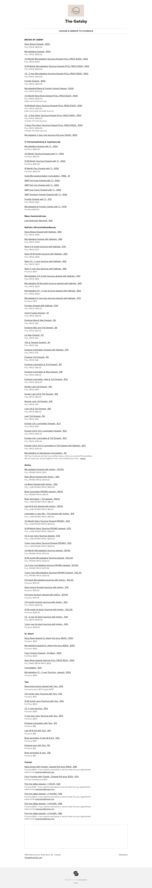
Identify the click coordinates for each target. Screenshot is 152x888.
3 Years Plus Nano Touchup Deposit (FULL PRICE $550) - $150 (53, 125)
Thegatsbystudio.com (33, 857)
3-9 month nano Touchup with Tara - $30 (43, 694)
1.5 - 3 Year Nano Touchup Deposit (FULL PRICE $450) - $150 (52, 115)
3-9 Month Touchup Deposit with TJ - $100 (44, 154)
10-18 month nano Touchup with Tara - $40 (44, 701)
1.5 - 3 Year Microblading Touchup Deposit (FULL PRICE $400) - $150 (56, 73)
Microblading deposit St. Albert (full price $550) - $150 (49, 645)
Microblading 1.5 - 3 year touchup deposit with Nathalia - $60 (52, 291)
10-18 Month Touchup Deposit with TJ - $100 (44, 161)
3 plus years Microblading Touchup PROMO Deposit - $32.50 (52, 572)
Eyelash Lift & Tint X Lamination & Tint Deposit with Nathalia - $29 (55, 445)
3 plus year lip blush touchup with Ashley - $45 (46, 624)
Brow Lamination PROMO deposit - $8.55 (43, 491)
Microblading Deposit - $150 (37, 51)
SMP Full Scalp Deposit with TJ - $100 (42, 180)
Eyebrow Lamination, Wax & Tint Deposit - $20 (46, 379)
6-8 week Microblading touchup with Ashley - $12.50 (48, 580)
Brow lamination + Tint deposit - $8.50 (42, 499)
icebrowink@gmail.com (44, 772)
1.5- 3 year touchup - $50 (36, 708)
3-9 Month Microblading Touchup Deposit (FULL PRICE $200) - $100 (56, 59)
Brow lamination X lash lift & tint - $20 (41, 738)
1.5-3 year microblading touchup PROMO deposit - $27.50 (51, 565)
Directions (123, 855)
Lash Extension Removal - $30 (38, 220)
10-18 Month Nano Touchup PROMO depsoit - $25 (47, 528)
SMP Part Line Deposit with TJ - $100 (41, 185)
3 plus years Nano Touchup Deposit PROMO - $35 (47, 543)
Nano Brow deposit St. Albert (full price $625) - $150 (48, 638)
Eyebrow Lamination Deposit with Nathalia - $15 (46, 350)
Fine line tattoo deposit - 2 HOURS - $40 (43, 794)
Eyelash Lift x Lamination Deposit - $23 (42, 423)
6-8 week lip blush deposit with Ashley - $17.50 (46, 595)
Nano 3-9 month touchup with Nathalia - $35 (45, 246)
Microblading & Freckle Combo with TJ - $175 (45, 206)
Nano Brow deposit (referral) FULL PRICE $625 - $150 (49, 660)
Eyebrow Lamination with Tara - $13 (40, 723)
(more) (83, 458)
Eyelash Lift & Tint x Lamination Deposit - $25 (45, 431)
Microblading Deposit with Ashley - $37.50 (44, 469)
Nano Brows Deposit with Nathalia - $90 (43, 232)
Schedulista (83, 880)
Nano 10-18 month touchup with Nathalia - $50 (45, 254)
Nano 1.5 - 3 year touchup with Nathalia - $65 (45, 261)
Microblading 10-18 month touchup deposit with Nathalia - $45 (53, 283)
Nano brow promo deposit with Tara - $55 (43, 686)
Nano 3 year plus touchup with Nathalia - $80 (45, 269)
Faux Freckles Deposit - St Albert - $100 (42, 653)
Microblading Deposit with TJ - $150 (41, 146)
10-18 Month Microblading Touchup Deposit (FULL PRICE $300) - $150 (56, 66)
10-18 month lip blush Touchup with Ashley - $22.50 (48, 609)
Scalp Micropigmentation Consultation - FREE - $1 (47, 176)
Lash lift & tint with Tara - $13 (37, 730)
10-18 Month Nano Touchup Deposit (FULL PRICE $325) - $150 (53, 105)
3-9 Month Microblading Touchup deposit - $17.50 (47, 550)
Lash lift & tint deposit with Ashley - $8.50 (43, 506)
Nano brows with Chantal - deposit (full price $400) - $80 (50, 767)
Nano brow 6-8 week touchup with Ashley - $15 (46, 587)
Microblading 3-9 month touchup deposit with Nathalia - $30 (52, 276)
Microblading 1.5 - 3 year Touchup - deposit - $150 (47, 672)
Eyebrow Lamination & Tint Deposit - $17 (43, 364)
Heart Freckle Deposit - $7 (36, 313)
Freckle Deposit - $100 (34, 81)
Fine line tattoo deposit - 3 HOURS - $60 (43, 803)
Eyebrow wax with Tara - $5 (37, 745)
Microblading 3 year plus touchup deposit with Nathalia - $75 (52, 298)
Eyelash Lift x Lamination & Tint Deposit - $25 (45, 438)
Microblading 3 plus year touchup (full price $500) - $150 (50, 135)
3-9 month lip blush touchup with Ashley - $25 (46, 602)
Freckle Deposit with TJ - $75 (38, 199)
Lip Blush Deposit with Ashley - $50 (41, 484)
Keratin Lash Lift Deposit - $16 (38, 386)
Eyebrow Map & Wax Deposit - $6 (40, 320)
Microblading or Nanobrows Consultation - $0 (45, 453)
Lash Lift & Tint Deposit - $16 (37, 409)
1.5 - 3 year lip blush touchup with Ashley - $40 (46, 617)
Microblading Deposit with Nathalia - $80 (43, 239)
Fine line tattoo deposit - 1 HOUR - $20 (42, 784)
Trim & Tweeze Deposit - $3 (37, 342)
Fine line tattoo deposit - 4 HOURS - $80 (43, 813)
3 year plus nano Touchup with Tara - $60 (43, 716)
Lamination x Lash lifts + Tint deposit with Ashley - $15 (49, 513)
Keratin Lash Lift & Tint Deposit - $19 (41, 394)
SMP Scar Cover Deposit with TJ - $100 (42, 190)
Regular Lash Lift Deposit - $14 (38, 401)
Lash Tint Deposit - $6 (34, 416)
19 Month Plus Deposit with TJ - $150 (41, 168)
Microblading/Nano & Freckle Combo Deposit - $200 (49, 88)
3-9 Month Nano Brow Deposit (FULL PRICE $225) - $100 (51, 96)
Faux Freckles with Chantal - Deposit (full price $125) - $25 (51, 776)
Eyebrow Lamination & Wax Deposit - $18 (43, 372)
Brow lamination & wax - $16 (37, 753)
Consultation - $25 (33, 668)
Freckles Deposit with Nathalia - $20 (41, 305)
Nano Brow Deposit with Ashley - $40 (41, 477)
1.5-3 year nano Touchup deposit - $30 (42, 536)
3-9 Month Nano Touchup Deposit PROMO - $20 (47, 521)
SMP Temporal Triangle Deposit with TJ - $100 (45, 194)
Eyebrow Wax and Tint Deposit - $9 (40, 327)
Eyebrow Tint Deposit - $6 (36, 357)
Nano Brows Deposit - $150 (37, 44)
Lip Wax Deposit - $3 (34, 335)
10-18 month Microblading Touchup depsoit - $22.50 (48, 558)
